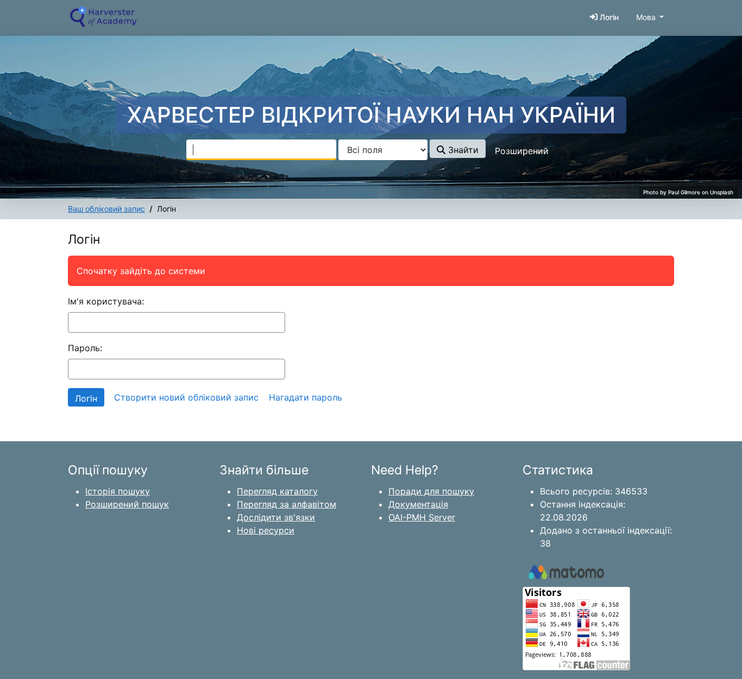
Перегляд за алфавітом (286, 504)
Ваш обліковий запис (106, 208)
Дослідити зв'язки (276, 517)
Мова (646, 17)
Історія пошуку (117, 491)
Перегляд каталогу (277, 491)
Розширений (522, 150)
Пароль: (85, 347)
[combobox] (261, 149)
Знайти (462, 149)
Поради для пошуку (431, 491)
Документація (418, 504)
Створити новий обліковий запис (186, 397)
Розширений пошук (127, 504)
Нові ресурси (265, 530)
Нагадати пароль (305, 397)
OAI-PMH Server (421, 517)
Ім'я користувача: (106, 301)
